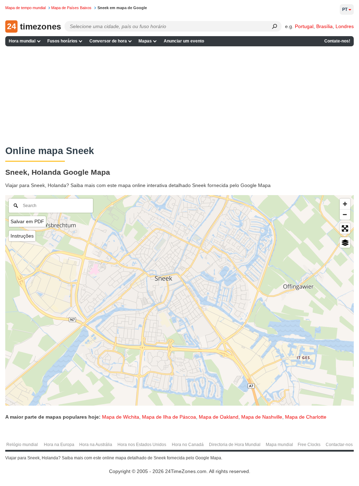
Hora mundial (22, 41)
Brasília (324, 26)
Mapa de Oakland (218, 417)
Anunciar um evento (184, 41)
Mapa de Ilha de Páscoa (169, 417)
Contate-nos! (337, 41)
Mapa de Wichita (120, 417)
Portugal (304, 26)
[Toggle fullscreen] (345, 228)
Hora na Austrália (95, 444)
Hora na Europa (59, 444)
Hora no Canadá (188, 444)
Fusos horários (62, 41)
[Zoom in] (345, 204)
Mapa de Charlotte (305, 417)
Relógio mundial (22, 444)
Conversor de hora (108, 41)
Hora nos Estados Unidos (141, 444)
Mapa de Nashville (261, 417)
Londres (345, 26)
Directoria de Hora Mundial (234, 444)
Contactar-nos (339, 444)
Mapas (145, 41)
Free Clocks (309, 444)
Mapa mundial (279, 444)
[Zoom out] (345, 214)
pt (344, 9)
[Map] (179, 300)
